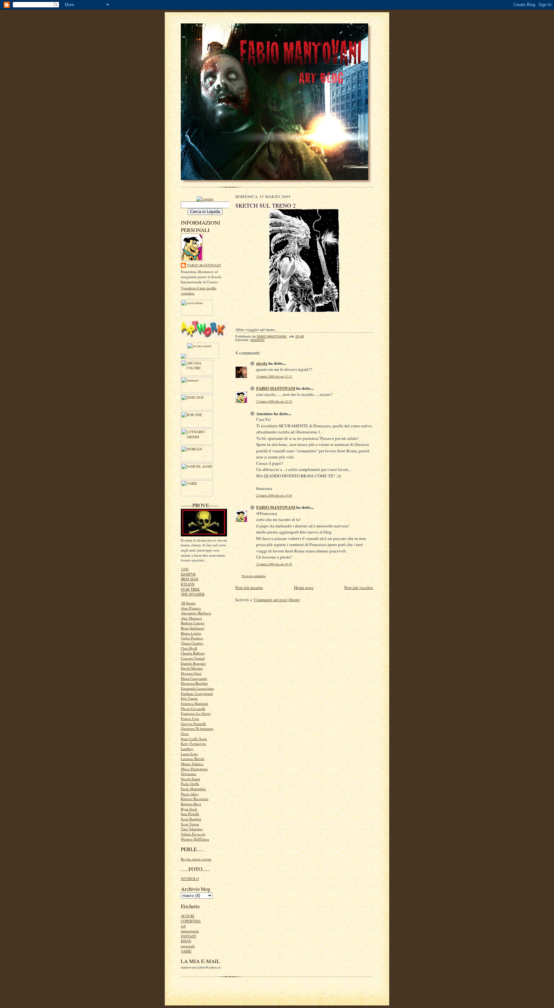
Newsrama (188, 773)
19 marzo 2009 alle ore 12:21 (274, 376)
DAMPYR (188, 574)
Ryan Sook (189, 809)
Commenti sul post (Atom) (277, 599)
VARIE (186, 951)
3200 (185, 569)
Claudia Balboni (193, 653)
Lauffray (187, 748)
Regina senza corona (196, 859)
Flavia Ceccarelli (193, 708)
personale (188, 946)
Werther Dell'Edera (195, 839)
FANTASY (189, 936)
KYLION (188, 584)
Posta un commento (254, 576)
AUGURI (187, 915)
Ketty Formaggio (193, 743)
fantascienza (190, 930)
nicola (261, 363)
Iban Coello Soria (194, 738)
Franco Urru (190, 718)
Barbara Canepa (192, 622)
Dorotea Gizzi (191, 673)
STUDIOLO (190, 878)
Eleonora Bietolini (194, 683)
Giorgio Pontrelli (193, 723)
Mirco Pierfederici (194, 768)
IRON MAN (189, 579)
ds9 (183, 926)
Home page (304, 587)
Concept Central (193, 658)
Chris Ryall (189, 648)
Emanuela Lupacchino (197, 688)
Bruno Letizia (191, 633)
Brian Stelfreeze (192, 628)
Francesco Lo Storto (196, 713)
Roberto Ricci (191, 803)
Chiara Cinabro (192, 643)
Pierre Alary (190, 793)
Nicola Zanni (190, 778)
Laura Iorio (189, 753)
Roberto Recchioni (194, 798)
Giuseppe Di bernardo (197, 728)
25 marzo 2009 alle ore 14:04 (274, 495)
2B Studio (188, 603)
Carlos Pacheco (192, 638)
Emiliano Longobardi (197, 693)
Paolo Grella (190, 783)
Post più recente (249, 587)
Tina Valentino (192, 828)
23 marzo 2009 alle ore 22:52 (274, 401)
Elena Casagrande (194, 678)
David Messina (192, 668)
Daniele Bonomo (193, 663)
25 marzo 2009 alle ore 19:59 (274, 564)
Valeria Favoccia (193, 834)
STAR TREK (190, 589)
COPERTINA (191, 920)
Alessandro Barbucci (196, 613)
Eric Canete (189, 698)
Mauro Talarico (192, 763)
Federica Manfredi (194, 703)
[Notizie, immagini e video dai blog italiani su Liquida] (205, 198)
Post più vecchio (358, 587)
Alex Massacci (191, 618)
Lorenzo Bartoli (192, 758)
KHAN (186, 940)
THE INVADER (193, 594)
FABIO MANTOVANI (204, 265)
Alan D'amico (191, 608)
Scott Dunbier (191, 818)
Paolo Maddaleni (193, 788)
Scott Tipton (190, 824)
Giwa (185, 733)
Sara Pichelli (190, 813)
